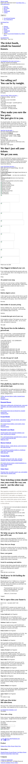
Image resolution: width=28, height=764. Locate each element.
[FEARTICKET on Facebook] (1, 740)
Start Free (3, 130)
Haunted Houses (5, 752)
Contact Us (3, 759)
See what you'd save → (15, 61)
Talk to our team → (13, 95)
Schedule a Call (13, 709)
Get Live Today (4, 95)
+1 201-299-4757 (5, 738)
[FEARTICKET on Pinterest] (9, 740)
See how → (13, 166)
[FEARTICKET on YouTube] (5, 740)
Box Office (6, 8)
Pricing (5, 9)
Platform (6, 6)
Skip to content (4, 1)
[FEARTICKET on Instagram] (7, 740)
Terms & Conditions (6, 762)
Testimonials (7, 11)
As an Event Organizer (9, 18)
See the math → (10, 130)
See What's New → (21, 2)
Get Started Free (5, 22)
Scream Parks (8, 753)
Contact (6, 12)
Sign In (3, 15)
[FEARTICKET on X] (3, 740)
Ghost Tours (15, 753)
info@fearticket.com (15, 738)
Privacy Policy (14, 762)
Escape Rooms (12, 752)
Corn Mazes (20, 752)
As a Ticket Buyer (8, 19)
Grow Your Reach (5, 166)
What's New (18, 746)
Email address (4, 724)
